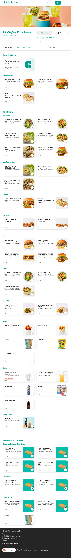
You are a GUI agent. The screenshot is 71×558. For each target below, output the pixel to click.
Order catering (14, 543)
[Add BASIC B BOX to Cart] (32, 456)
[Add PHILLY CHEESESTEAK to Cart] (32, 261)
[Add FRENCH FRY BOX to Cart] (65, 509)
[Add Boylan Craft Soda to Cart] (32, 407)
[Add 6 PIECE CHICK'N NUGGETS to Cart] (32, 227)
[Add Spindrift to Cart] (65, 393)
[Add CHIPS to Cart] (32, 347)
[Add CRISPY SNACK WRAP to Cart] (32, 312)
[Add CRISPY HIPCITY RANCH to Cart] (65, 87)
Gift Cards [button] (48, 2)
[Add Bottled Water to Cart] (32, 393)
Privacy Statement (32, 550)
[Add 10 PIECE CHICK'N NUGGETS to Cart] (65, 227)
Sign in (64, 2)
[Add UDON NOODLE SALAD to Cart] (32, 294)
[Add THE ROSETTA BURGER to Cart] (32, 87)
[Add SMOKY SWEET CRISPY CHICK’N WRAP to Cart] (32, 101)
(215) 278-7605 (6, 534)
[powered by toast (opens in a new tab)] (9, 550)
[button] (9, 47)
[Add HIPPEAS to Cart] (65, 347)
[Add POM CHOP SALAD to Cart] (65, 127)
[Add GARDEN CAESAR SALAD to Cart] (32, 127)
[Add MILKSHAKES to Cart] (32, 426)
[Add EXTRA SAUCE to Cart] (32, 361)
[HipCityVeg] (10, 2)
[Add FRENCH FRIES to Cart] (65, 333)
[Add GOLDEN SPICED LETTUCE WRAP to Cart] (32, 141)
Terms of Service (21, 550)
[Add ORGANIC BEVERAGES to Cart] (65, 379)
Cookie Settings (43, 550)
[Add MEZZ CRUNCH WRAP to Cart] (65, 141)
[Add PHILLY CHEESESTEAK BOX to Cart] (65, 469)
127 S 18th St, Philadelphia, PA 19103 (11, 536)
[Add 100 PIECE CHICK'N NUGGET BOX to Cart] (65, 488)
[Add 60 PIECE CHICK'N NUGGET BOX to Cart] (32, 488)
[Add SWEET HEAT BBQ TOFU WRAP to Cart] (32, 155)
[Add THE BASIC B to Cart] (32, 247)
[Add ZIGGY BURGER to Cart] (65, 247)
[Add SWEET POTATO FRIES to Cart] (32, 333)
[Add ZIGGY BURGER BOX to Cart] (65, 456)
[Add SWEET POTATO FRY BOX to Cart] (32, 509)
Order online (5, 543)
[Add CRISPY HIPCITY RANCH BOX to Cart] (32, 469)
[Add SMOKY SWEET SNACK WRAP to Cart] (65, 312)
